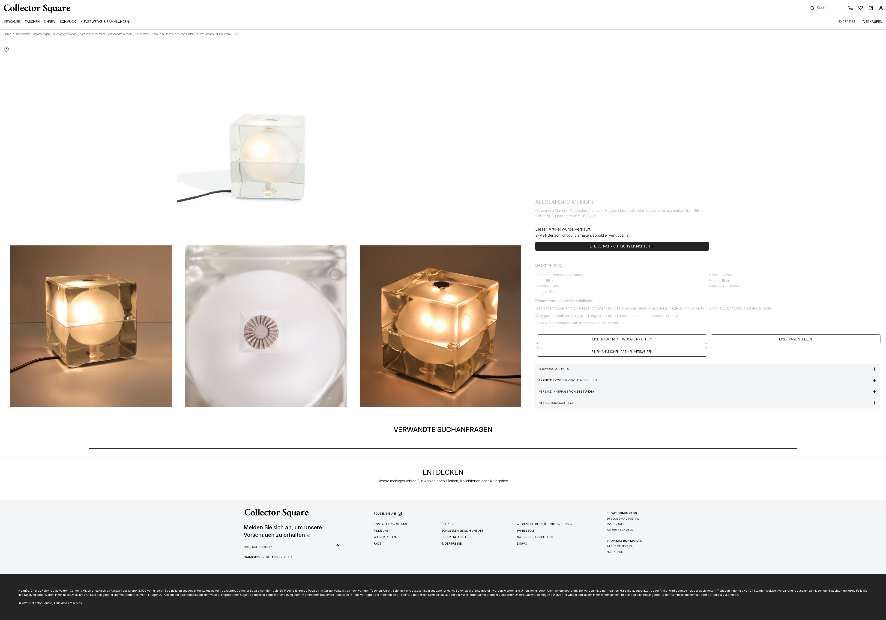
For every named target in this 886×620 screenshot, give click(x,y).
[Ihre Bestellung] (871, 9)
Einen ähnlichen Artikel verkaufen (622, 352)
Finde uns (381, 530)
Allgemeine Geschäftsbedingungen (544, 524)
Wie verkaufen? (385, 537)
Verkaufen (872, 22)
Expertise (847, 22)
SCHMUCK (68, 22)
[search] (813, 6)
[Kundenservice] (851, 9)
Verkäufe (12, 22)
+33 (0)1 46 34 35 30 (620, 529)
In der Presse (451, 543)
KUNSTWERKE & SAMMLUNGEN (105, 22)
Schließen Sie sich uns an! (462, 530)
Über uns (448, 524)
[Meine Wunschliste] (861, 9)
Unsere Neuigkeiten (456, 537)
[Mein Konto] (881, 9)
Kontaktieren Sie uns (390, 524)
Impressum (525, 530)
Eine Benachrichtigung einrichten (622, 339)
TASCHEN (32, 22)
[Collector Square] (36, 8)
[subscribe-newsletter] (337, 546)
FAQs (377, 543)
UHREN (49, 22)
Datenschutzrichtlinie (535, 537)
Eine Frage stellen (795, 339)
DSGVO (522, 543)
